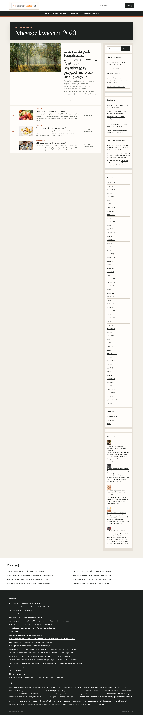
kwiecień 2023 (111, 268)
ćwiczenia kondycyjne (48, 704)
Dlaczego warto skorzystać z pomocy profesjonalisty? (29, 646)
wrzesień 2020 (111, 318)
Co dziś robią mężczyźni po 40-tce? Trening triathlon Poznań (32, 628)
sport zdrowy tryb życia (32, 697)
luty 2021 (109, 300)
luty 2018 (109, 386)
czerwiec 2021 (111, 286)
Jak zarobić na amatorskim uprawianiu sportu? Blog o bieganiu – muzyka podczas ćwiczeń (118, 147)
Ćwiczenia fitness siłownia (35, 704)
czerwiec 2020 (111, 328)
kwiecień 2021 (111, 293)
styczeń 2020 (111, 346)
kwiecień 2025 (111, 239)
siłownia (88, 694)
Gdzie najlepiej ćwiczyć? (18, 667)
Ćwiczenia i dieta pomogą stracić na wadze (25, 603)
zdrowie (121, 700)
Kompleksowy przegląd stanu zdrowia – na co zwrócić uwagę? (92, 579)
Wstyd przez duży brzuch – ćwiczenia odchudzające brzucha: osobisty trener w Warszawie (43, 649)
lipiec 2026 (110, 186)
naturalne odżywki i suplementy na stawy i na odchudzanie (109, 691)
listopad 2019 (111, 350)
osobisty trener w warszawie (29, 694)
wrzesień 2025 (111, 222)
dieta (96, 687)
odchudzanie (13, 694)
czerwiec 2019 (111, 361)
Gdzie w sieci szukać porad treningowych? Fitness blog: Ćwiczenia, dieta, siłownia (39, 656)
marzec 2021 (110, 296)
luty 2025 (109, 247)
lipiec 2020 (110, 325)
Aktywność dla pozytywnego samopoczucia (25, 617)
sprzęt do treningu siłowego (62, 697)
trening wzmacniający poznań (92, 701)
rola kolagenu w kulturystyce (77, 694)
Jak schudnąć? (14, 631)
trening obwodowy (32, 701)
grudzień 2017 (111, 393)
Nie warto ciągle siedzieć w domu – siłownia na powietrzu (30, 624)
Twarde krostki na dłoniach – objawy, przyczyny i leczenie (25, 571)
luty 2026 (109, 204)
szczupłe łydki (79, 697)
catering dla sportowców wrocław (82, 687)
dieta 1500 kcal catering (106, 687)
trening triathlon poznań (51, 701)
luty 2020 (109, 343)
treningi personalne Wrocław (119, 697)
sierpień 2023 (111, 257)
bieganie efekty (24, 687)
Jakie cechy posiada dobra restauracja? (51, 143)
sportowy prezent (15, 697)
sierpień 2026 (111, 182)
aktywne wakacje (14, 687)
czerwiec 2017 (111, 403)
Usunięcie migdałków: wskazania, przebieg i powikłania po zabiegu (28, 579)
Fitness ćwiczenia (59, 13)
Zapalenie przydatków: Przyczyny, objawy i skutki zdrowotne (92, 575)
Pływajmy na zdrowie (17, 674)
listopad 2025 (111, 214)
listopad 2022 (111, 279)
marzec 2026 (110, 200)
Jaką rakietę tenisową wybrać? (116, 86)
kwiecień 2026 (111, 197)
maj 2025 (109, 236)
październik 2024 (112, 250)
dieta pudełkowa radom (26, 691)
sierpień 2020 (111, 321)
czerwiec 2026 (111, 190)
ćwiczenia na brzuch (60, 704)
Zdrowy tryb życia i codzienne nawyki (51, 111)
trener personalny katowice (96, 697)
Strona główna (128, 712)
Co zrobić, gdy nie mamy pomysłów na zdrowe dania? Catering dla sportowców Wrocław (118, 155)
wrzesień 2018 (111, 364)
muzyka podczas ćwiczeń (77, 691)
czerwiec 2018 (111, 371)
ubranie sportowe (108, 701)
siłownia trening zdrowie (117, 694)
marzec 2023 (110, 271)
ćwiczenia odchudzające (75, 704)
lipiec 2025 (110, 229)
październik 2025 (112, 218)
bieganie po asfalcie (35, 687)
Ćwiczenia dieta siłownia (17, 704)
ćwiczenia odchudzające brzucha (97, 704)
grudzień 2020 (111, 307)
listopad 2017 (110, 396)
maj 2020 (109, 332)
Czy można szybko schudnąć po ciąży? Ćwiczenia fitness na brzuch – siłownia (118, 163)
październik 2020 (112, 314)
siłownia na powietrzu (99, 694)
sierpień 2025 (111, 225)
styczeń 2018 (111, 389)
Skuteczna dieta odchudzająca (20, 610)
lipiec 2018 (110, 368)
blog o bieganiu (57, 687)
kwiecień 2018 (111, 378)
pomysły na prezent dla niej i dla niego (55, 694)
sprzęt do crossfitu (46, 697)
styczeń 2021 (111, 304)
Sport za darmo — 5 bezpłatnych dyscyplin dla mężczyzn (30, 642)
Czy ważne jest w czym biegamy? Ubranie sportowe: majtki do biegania (36, 677)
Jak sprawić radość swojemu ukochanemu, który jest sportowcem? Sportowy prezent (118, 80)
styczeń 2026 (111, 207)
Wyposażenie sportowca (114, 73)
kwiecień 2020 (111, 336)
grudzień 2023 (111, 254)
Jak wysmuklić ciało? (113, 69)
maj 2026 (109, 193)
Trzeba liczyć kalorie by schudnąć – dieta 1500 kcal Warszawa (32, 607)
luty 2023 (109, 275)
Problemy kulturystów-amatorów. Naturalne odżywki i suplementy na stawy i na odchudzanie (117, 533)
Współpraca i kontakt (92, 13)
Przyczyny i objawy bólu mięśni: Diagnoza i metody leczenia (92, 571)
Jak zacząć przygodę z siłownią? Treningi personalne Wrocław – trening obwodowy (40, 621)
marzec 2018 (110, 382)
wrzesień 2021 (111, 282)
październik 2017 (112, 400)
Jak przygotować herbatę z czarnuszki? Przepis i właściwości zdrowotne (117, 448)
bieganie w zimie (47, 687)
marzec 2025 (110, 243)
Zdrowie (46, 13)
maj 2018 (109, 375)
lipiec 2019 (110, 357)
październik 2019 (112, 353)
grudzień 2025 (111, 211)
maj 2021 (109, 289)
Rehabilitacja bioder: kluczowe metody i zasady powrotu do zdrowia (28, 583)
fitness (36, 691)
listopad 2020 (111, 311)
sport (129, 694)
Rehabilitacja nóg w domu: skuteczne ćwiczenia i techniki (91, 583)
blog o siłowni (66, 687)
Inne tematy (75, 13)
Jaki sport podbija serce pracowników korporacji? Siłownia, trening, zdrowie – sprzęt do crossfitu (45, 663)
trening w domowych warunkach (72, 701)
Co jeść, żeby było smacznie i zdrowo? (51, 128)
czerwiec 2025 (111, 232)
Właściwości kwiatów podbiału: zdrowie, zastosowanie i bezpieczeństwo (116, 119)
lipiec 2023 (110, 261)
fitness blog (42, 691)
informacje (51, 690)
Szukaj (129, 6)
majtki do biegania (62, 691)
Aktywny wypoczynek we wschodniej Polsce (25, 635)
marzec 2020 (110, 339)
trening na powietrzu (16, 701)
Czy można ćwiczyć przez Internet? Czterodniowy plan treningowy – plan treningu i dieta (42, 639)
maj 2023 (109, 264)
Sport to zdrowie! (15, 670)
